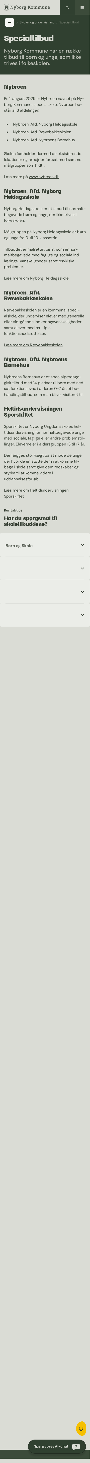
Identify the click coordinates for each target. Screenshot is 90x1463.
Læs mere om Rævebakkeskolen (33, 345)
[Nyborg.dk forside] (27, 7)
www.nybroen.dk (44, 176)
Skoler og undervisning (37, 22)
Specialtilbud (69, 22)
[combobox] (9, 22)
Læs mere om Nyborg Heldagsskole (36, 278)
